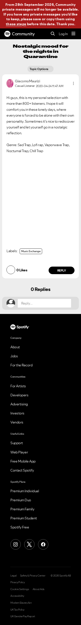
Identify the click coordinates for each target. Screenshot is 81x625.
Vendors (16, 422)
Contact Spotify (22, 470)
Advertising (19, 404)
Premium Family (22, 509)
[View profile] (9, 83)
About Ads (38, 589)
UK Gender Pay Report (22, 616)
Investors (17, 413)
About (15, 347)
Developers (19, 395)
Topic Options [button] (39, 69)
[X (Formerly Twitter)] (29, 544)
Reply (61, 270)
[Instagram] (15, 544)
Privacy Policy (17, 582)
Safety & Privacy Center (32, 575)
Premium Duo (20, 500)
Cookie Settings (19, 589)
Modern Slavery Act (21, 603)
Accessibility (17, 596)
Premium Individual (24, 491)
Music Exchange (31, 251)
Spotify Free (19, 527)
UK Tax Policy (17, 609)
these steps (16, 24)
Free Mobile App (23, 461)
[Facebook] (43, 544)
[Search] (52, 33)
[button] (73, 83)
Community (23, 34)
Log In (63, 33)
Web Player (19, 452)
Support (16, 443)
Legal (13, 575)
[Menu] (73, 33)
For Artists (18, 386)
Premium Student (23, 518)
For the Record (21, 365)
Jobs (14, 356)
